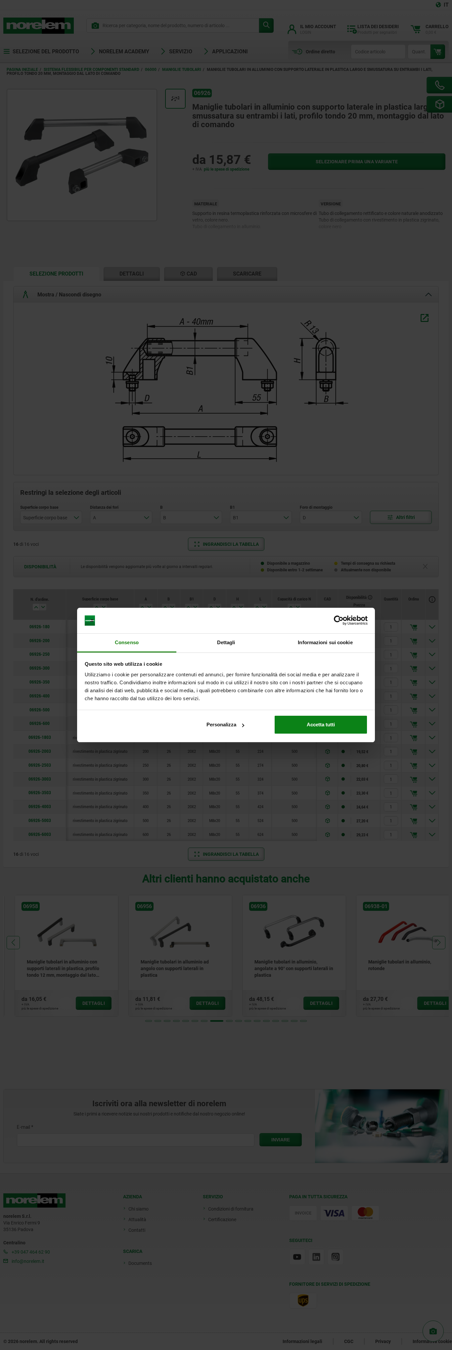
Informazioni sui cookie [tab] (325, 642)
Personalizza (221, 724)
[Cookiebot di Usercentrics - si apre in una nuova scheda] (339, 621)
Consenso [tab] (127, 642)
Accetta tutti (321, 724)
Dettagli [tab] (226, 642)
